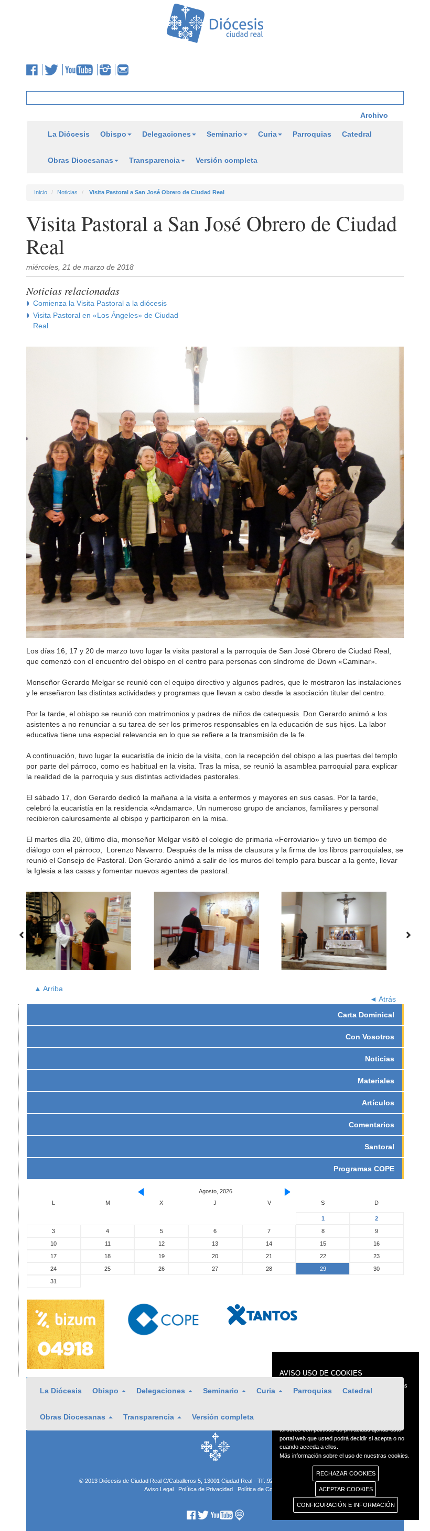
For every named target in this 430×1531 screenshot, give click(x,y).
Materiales (376, 1081)
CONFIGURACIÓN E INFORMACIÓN (346, 1505)
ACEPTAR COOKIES (346, 1489)
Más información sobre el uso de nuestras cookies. (345, 1455)
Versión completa (226, 160)
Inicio (40, 192)
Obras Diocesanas (80, 160)
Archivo (374, 115)
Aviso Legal (159, 1489)
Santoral (379, 1146)
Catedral (357, 134)
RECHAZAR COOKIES (345, 1473)
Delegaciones (166, 134)
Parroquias (312, 134)
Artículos (378, 1103)
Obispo (113, 134)
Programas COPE (364, 1168)
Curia (267, 134)
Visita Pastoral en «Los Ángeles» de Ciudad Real (105, 320)
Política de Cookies (262, 1489)
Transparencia (154, 160)
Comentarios (371, 1124)
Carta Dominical (366, 1015)
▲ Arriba (48, 988)
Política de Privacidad (205, 1489)
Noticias (67, 192)
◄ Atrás (383, 999)
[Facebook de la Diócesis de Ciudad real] (34, 69)
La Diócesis (69, 134)
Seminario (224, 134)
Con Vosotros (370, 1037)
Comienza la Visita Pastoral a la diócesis (100, 303)
